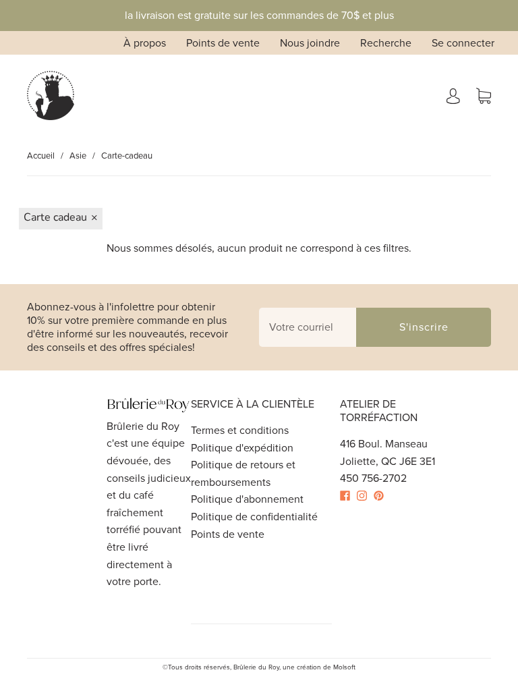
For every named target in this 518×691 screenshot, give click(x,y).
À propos (144, 43)
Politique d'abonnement (247, 499)
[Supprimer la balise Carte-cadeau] (61, 218)
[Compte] (453, 95)
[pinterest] (382, 495)
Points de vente (223, 43)
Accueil (41, 155)
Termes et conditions (240, 430)
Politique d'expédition (242, 447)
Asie (77, 155)
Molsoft (344, 667)
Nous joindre (310, 43)
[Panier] (483, 95)
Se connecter (463, 43)
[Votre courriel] (307, 327)
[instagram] (365, 495)
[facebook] (348, 495)
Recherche (385, 43)
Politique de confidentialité (254, 516)
